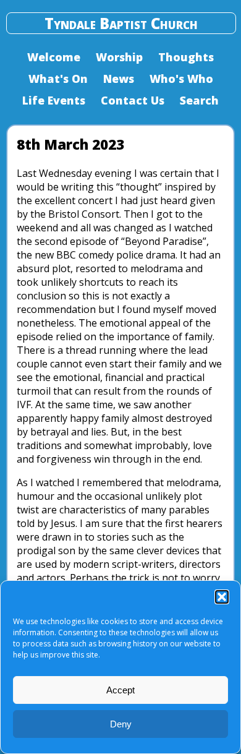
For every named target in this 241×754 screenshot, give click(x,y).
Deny (121, 724)
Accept (120, 690)
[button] (222, 597)
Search (199, 100)
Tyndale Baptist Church (121, 23)
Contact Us (132, 100)
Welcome (53, 56)
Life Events (53, 100)
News (118, 78)
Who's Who (181, 78)
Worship (119, 56)
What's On (58, 78)
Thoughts (186, 56)
